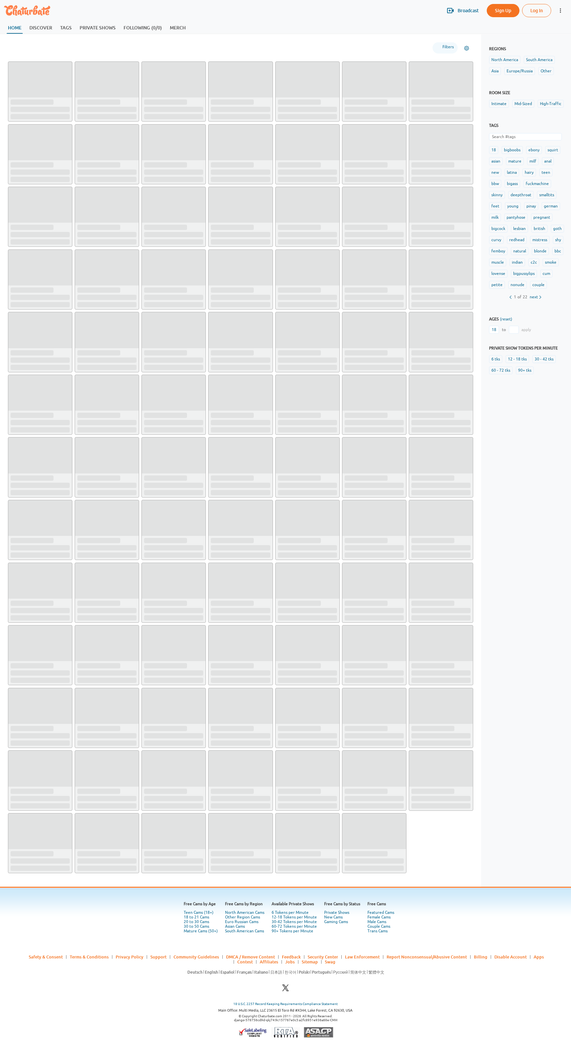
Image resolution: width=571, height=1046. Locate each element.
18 (493, 150)
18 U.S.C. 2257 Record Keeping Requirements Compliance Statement (285, 1004)
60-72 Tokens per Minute (294, 926)
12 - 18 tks (517, 359)
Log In (536, 10)
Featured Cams (380, 912)
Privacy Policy (129, 956)
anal (548, 161)
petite (497, 284)
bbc (557, 251)
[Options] (466, 48)
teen (546, 172)
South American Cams (244, 931)
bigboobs (512, 150)
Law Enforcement (362, 956)
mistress (539, 240)
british (539, 228)
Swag (330, 961)
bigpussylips (524, 273)
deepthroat (521, 195)
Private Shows (336, 912)
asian (495, 161)
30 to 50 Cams (196, 926)
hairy (529, 172)
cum (546, 273)
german (551, 206)
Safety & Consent (46, 956)
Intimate (499, 103)
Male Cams (376, 921)
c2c (534, 262)
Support (158, 956)
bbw (495, 183)
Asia (495, 71)
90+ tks (524, 370)
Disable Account (510, 956)
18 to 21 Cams (196, 917)
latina (512, 172)
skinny (497, 195)
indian (517, 262)
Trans (128, 47)
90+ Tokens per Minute (292, 931)
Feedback (291, 956)
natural (519, 251)
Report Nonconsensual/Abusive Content (427, 956)
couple (538, 284)
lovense (498, 273)
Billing (480, 956)
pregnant (541, 217)
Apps (539, 956)
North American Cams (244, 912)
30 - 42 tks (544, 359)
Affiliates (269, 961)
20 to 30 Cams (196, 921)
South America (539, 59)
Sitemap (310, 961)
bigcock (498, 228)
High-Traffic (550, 103)
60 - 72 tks (500, 370)
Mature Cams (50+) (201, 931)
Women (51, 47)
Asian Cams (235, 926)
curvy (496, 240)
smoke (550, 262)
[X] (285, 989)
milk (495, 217)
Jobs (290, 961)
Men (76, 47)
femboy (498, 251)
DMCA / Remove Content (250, 956)
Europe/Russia (520, 71)
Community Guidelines (196, 956)
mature (514, 161)
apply (526, 329)
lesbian (519, 228)
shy (558, 240)
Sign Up (503, 10)
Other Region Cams (242, 917)
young (512, 206)
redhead (516, 240)
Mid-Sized (523, 103)
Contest (245, 961)
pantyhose (516, 217)
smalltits (546, 195)
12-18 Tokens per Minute (294, 917)
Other (546, 71)
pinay (531, 206)
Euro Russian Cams (241, 921)
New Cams (333, 917)
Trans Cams (377, 931)
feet (495, 206)
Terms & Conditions (89, 956)
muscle (497, 262)
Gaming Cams (336, 921)
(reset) (506, 319)
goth (557, 228)
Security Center (323, 956)
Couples (101, 47)
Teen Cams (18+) (198, 912)
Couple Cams (378, 926)
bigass (512, 183)
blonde (540, 251)
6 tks (495, 359)
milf (532, 161)
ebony (534, 150)
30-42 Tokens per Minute (294, 921)
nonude (517, 284)
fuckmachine (537, 183)
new (495, 172)
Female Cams (379, 917)
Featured (22, 47)
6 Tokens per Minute (290, 912)
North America (504, 59)
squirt (553, 150)
